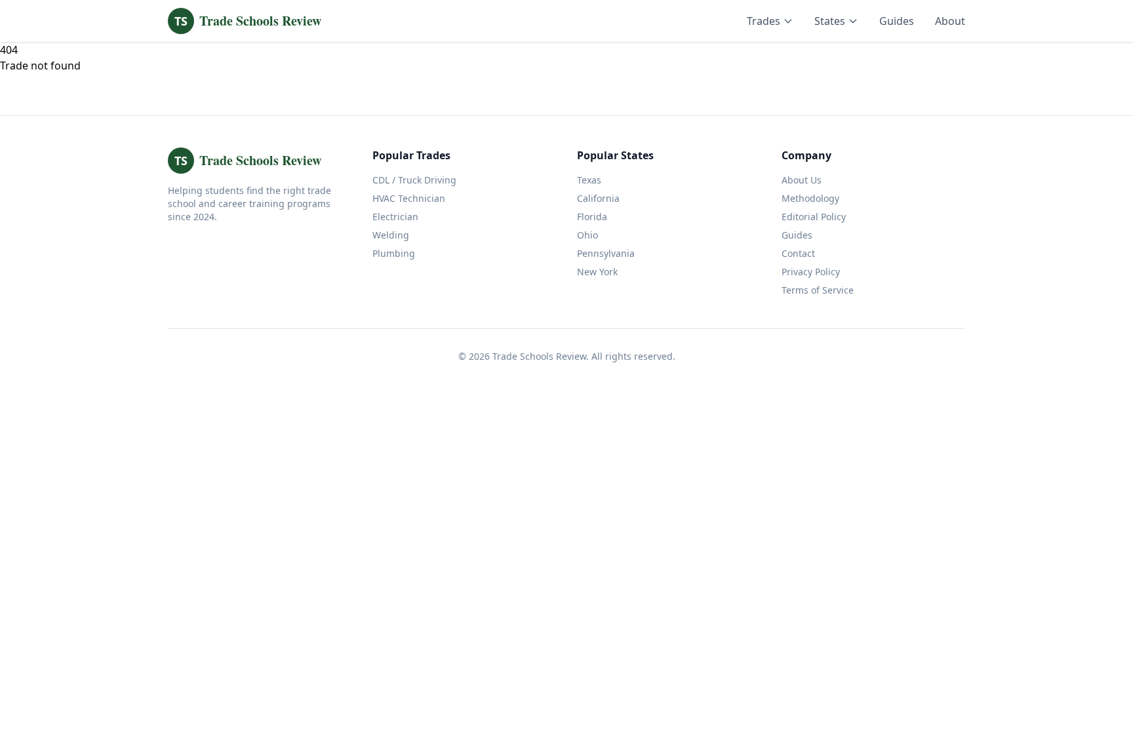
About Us (802, 180)
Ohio (587, 235)
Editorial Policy (814, 216)
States (829, 21)
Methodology (810, 198)
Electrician (395, 216)
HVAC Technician (408, 198)
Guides (896, 21)
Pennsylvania (606, 253)
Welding (390, 235)
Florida (592, 216)
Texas (589, 180)
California (598, 198)
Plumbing (393, 253)
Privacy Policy (811, 271)
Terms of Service (818, 290)
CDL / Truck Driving (414, 180)
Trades (763, 21)
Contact (798, 253)
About (950, 21)
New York (597, 271)
